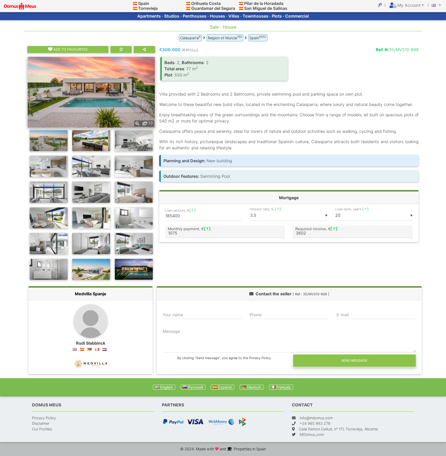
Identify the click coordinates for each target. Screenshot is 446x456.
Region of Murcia (225, 37)
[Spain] (135, 3)
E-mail (343, 314)
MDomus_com (312, 434)
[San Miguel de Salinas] (241, 8)
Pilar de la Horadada (263, 3)
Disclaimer (40, 423)
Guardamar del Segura (213, 8)
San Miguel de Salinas (265, 8)
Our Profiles (42, 429)
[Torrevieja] (135, 8)
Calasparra (190, 37)
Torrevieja (148, 8)
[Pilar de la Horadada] (241, 3)
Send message (354, 360)
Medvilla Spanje (90, 293)
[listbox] (289, 215)
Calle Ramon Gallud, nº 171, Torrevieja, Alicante (338, 429)
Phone (255, 314)
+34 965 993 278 (315, 423)
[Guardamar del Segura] (188, 8)
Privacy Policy (44, 418)
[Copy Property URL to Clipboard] (121, 49)
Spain (143, 3)
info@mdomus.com (316, 418)
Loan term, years (352, 209)
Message (171, 331)
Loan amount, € (180, 210)
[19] (91, 91)
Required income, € (316, 228)
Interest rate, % (265, 209)
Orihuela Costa (206, 3)
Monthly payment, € (189, 228)
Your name (173, 314)
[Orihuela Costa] (188, 3)
